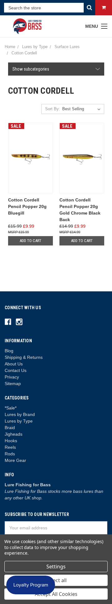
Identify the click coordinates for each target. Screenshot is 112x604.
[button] (56, 69)
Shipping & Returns (24, 357)
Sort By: (52, 108)
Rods (10, 453)
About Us (14, 363)
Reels (10, 447)
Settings (56, 566)
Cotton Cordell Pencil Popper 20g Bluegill (27, 206)
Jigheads (13, 434)
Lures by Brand (20, 414)
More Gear (15, 460)
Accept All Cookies (56, 594)
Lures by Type (19, 420)
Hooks (11, 440)
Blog (9, 350)
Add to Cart (30, 240)
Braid (10, 427)
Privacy (12, 376)
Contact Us (15, 370)
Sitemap (13, 383)
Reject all (56, 580)
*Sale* (10, 407)
